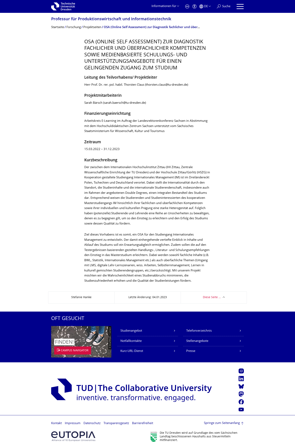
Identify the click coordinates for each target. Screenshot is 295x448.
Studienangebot (131, 330)
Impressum (72, 423)
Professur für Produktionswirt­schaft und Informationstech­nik (111, 19)
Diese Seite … (212, 297)
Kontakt (56, 423)
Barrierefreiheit (142, 423)
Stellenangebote (197, 341)
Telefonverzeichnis (199, 330)
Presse (190, 351)
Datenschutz (92, 423)
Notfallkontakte (131, 341)
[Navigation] (240, 6)
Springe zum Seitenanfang (222, 423)
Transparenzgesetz (116, 423)
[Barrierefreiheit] (194, 6)
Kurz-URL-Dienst (131, 351)
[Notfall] (187, 6)
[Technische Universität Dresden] (63, 6)
